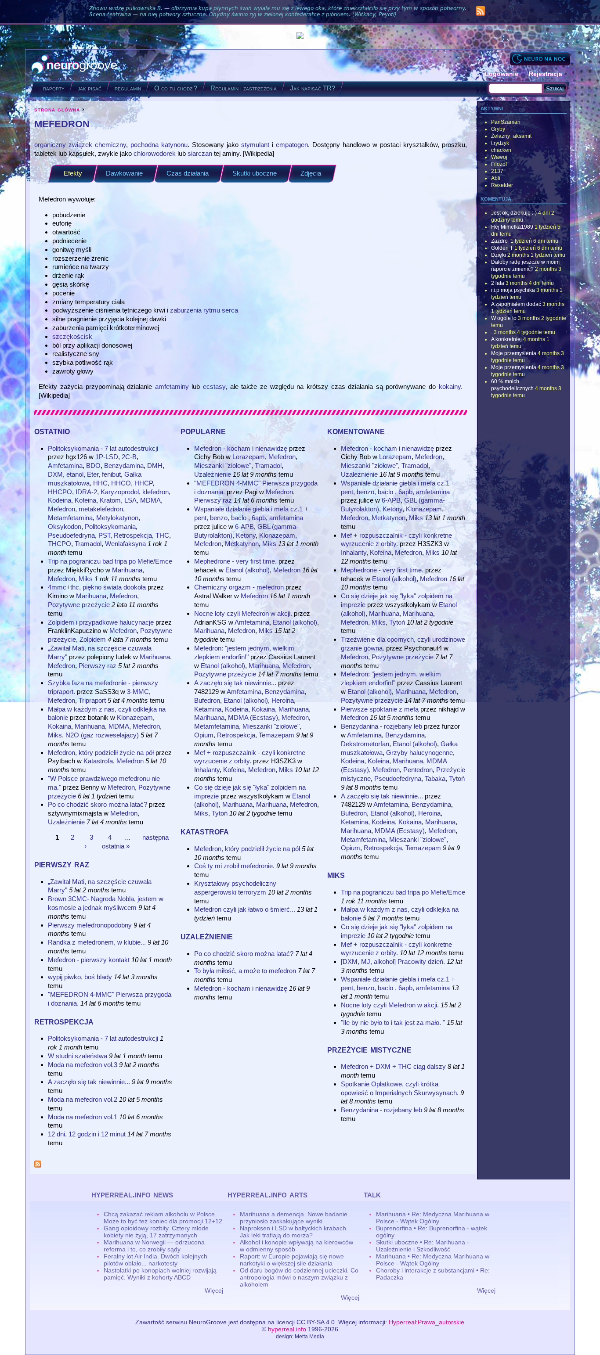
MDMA (150, 500)
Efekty (73, 173)
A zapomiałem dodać (516, 304)
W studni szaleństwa (77, 1056)
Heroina (282, 700)
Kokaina (59, 726)
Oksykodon (64, 526)
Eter (92, 474)
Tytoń (220, 813)
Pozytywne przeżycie (79, 604)
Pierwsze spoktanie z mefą (380, 709)
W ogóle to (504, 318)
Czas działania (187, 173)
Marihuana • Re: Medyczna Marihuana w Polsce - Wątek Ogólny (432, 1218)
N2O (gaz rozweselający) (102, 735)
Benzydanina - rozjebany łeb (381, 726)
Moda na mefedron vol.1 (82, 1117)
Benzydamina (124, 465)
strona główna (57, 109)
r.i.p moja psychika (513, 290)
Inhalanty (207, 769)
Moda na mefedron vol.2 (82, 1099)
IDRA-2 (86, 492)
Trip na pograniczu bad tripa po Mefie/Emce (110, 561)
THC (162, 535)
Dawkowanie (124, 173)
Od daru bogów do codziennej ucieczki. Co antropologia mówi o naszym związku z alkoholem (299, 1277)
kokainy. (451, 386)
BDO (93, 465)
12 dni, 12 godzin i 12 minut (87, 1134)
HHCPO (60, 492)
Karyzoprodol (120, 492)
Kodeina (59, 500)
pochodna (144, 144)
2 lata (497, 283)
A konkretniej (506, 339)
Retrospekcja (133, 535)
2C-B (129, 456)
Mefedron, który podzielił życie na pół (101, 752)
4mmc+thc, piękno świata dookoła (97, 587)
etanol (74, 474)
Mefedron (61, 509)
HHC (100, 483)
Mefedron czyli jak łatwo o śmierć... (244, 909)
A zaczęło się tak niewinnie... (89, 1081)
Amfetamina (65, 465)
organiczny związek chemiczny (80, 144)
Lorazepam (248, 456)
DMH (155, 465)
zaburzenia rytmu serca (204, 310)
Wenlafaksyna (125, 543)
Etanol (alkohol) (247, 570)
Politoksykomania (110, 526)
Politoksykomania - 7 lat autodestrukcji (103, 448)
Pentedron (418, 769)
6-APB (244, 526)
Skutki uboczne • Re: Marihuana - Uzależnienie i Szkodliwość (422, 1246)
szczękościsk (72, 336)
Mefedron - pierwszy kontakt (89, 959)
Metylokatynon (117, 517)
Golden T (502, 248)
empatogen (292, 144)
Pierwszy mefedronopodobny (90, 925)
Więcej (214, 1290)
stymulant (255, 144)
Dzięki (498, 255)
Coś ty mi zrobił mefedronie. (234, 866)
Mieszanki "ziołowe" (222, 465)
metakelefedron (101, 509)
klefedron (155, 492)
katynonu (174, 144)
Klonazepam (135, 717)
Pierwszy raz (97, 665)
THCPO (59, 543)
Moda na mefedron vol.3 (82, 1064)
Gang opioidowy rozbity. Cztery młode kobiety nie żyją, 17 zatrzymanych (156, 1232)
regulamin (128, 88)
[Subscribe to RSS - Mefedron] (37, 1165)
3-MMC (138, 691)
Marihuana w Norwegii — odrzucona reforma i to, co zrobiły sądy (154, 1246)
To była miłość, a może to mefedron (245, 970)
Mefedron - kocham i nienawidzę (240, 448)
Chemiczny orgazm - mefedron (239, 587)
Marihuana (127, 570)
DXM (55, 474)
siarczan (200, 153)
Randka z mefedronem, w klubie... (97, 942)
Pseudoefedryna (71, 535)
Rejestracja (545, 73)
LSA (130, 500)
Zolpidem (93, 639)
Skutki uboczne (254, 173)
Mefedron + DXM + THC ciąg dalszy (393, 1066)
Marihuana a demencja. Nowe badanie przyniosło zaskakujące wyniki (293, 1218)
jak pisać (89, 88)
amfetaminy (172, 386)
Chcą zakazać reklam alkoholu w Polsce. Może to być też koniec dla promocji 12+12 (163, 1218)
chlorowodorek (155, 153)
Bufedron (207, 700)
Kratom (110, 500)
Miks (86, 578)
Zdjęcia (310, 173)
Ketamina (207, 709)
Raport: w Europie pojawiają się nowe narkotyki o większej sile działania (292, 1260)
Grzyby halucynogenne (419, 752)
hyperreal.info (287, 1329)
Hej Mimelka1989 (512, 227)
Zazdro (500, 241)
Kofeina (85, 500)
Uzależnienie (66, 822)
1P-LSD (106, 456)
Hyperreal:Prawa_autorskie (426, 1322)
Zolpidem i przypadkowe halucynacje (101, 622)
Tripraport (92, 700)
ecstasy (214, 386)
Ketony (246, 535)
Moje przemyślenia (513, 353)
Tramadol (88, 543)
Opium (203, 735)
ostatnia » (116, 846)
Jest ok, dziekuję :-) (514, 213)
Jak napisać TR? (312, 88)
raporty (54, 88)
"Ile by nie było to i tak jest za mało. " (393, 1022)
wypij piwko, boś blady (80, 977)
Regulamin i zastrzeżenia (243, 88)
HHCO (121, 483)
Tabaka (435, 778)
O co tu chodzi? (175, 88)
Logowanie (501, 73)
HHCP (143, 483)
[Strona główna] (74, 65)
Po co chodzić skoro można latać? (97, 804)
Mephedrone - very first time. (235, 561)
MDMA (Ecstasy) (253, 717)
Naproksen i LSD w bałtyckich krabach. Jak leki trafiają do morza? (294, 1232)
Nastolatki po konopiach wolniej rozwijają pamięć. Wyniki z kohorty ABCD (160, 1274)
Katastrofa (98, 761)
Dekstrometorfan (365, 744)
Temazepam (276, 735)
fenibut (111, 474)
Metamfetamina (70, 517)
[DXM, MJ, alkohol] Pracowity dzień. (393, 961)
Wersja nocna (540, 58)
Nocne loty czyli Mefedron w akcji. (243, 613)
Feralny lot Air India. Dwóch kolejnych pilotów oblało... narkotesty (155, 1260)
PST (104, 535)
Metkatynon (242, 543)
